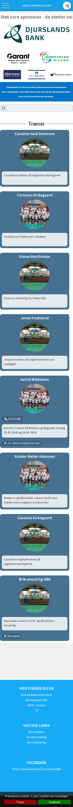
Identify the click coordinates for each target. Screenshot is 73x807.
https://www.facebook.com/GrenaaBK (36, 769)
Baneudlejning (36, 742)
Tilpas (20, 802)
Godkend (54, 802)
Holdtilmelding (36, 737)
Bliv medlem (36, 732)
